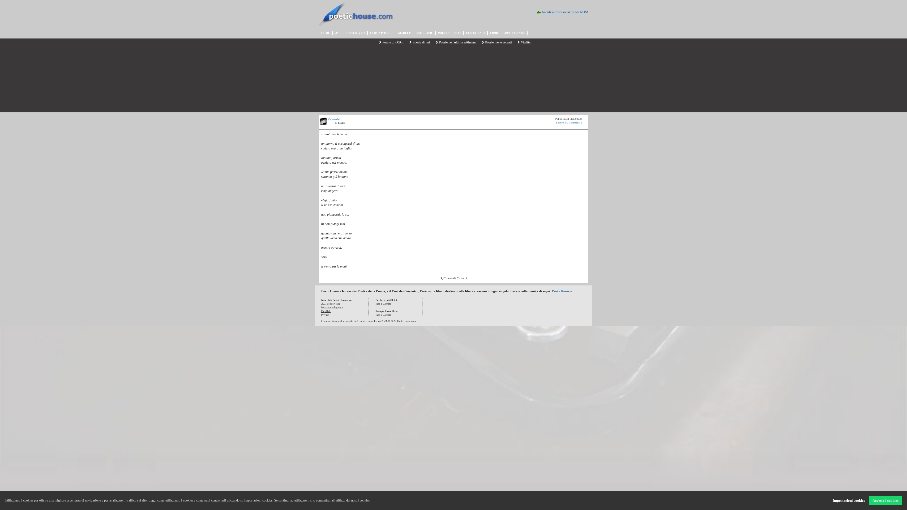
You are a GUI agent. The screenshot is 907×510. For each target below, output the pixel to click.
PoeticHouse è (562, 291)
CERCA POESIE (380, 33)
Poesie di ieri (421, 42)
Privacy (325, 314)
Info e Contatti (383, 303)
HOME (325, 33)
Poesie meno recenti (498, 42)
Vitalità (525, 42)
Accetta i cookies (885, 500)
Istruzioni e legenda (332, 307)
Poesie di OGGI (392, 42)
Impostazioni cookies (849, 500)
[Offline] (330, 123)
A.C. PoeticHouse (330, 303)
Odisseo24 (334, 119)
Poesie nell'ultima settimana (457, 42)
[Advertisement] (453, 79)
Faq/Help (326, 311)
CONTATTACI (475, 33)
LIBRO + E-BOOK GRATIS (507, 33)
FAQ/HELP (404, 33)
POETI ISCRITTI (449, 33)
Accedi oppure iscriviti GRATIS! (564, 12)
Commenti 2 (575, 122)
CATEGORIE (424, 33)
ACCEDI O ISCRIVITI (350, 33)
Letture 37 (561, 122)
